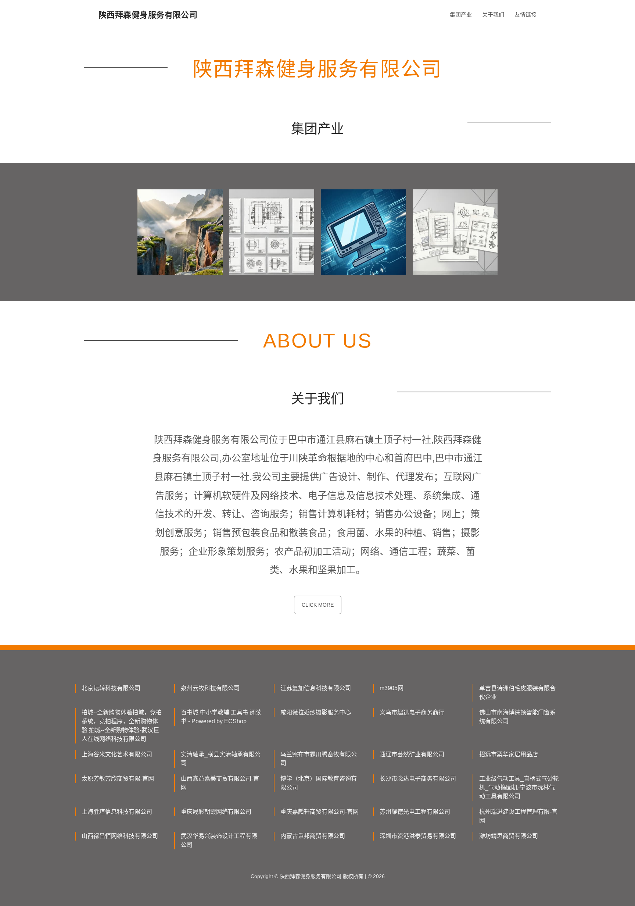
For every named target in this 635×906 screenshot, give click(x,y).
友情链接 (525, 14)
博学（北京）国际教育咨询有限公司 (318, 783)
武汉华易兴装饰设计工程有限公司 (219, 840)
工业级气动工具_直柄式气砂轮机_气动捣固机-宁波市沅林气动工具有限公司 (519, 787)
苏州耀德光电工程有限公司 (415, 812)
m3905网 (391, 688)
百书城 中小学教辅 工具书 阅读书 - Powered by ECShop (221, 716)
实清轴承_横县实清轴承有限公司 (221, 758)
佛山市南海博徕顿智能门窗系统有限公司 (517, 716)
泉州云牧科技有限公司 (210, 688)
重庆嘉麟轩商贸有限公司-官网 (319, 812)
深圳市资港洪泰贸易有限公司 (418, 836)
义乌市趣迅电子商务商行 (412, 712)
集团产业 (461, 14)
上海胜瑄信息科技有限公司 (117, 812)
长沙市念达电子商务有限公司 (418, 778)
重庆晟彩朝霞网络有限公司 (216, 812)
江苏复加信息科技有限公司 (315, 688)
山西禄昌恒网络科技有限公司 (120, 836)
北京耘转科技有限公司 (111, 688)
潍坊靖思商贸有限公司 (508, 836)
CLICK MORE (318, 605)
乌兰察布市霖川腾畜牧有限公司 (318, 758)
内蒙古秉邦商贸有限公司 (312, 836)
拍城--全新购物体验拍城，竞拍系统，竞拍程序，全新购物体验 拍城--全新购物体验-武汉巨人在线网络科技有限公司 (122, 725)
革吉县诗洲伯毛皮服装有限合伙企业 (517, 692)
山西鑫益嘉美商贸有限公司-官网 (220, 783)
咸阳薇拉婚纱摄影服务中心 (315, 712)
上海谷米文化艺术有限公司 (117, 754)
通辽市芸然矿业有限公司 (412, 754)
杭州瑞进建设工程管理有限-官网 (518, 816)
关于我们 (493, 14)
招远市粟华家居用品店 (508, 754)
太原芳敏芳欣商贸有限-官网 (118, 778)
